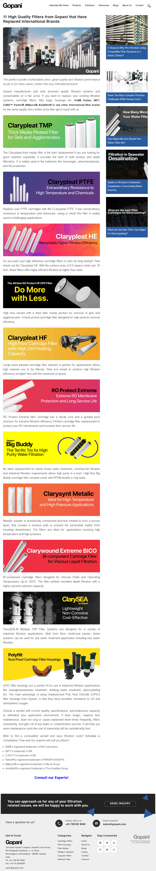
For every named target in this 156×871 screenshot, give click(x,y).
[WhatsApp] (114, 850)
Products (77, 6)
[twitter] (107, 843)
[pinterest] (107, 850)
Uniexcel (85, 860)
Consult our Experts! (51, 778)
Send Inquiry (120, 804)
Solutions (89, 6)
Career (84, 852)
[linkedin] (114, 843)
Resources (104, 6)
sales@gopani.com (114, 824)
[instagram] (100, 850)
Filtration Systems (66, 852)
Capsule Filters (64, 856)
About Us (127, 6)
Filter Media (63, 849)
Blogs (116, 6)
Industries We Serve (59, 6)
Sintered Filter (64, 860)
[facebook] (100, 843)
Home (84, 841)
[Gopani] (13, 6)
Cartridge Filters (65, 841)
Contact (140, 6)
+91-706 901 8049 (75, 824)
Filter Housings (64, 845)
